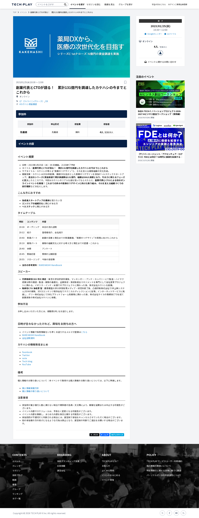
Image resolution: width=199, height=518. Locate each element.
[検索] (65, 4)
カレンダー (17, 465)
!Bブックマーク (117, 434)
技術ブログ (17, 475)
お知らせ (106, 465)
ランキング (17, 493)
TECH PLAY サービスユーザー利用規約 (164, 461)
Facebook (27, 352)
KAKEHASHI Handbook (50, 265)
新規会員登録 (182, 4)
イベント (23, 12)
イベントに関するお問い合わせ (162, 61)
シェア (105, 434)
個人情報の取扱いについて (159, 465)
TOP (14, 12)
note (24, 358)
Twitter (26, 355)
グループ (16, 489)
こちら (84, 332)
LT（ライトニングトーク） (32, 101)
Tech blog (27, 361)
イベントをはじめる (111, 475)
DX (46, 101)
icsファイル (171, 34)
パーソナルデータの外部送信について (164, 475)
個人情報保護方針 (30, 388)
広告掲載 (61, 465)
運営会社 (61, 470)
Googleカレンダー (154, 34)
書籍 (14, 484)
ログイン (171, 4)
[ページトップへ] (22, 4)
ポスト (95, 434)
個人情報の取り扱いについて (35, 391)
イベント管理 (108, 479)
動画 (14, 479)
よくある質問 (108, 470)
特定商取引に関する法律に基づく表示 (164, 470)
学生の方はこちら (159, 4)
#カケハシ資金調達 (28, 104)
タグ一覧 (16, 498)
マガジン (16, 470)
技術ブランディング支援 (68, 461)
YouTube (26, 364)
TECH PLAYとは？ (110, 461)
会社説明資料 (28, 338)
